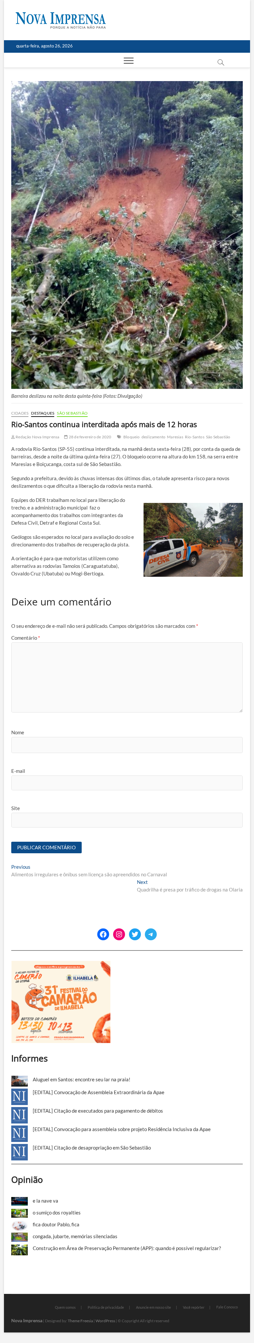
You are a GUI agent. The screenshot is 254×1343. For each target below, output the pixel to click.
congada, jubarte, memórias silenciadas (75, 1236)
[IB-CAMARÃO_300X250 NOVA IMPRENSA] (60, 964)
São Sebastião (72, 413)
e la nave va (45, 1201)
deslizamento (153, 436)
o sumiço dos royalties (57, 1212)
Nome (17, 732)
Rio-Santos (194, 436)
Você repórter (193, 1307)
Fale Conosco (227, 1307)
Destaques (42, 413)
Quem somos (65, 1307)
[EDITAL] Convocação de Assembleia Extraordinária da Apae (98, 1092)
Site (15, 808)
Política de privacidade (106, 1307)
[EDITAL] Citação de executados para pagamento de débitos (98, 1111)
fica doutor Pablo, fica (56, 1224)
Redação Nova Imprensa (37, 436)
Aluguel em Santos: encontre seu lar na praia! (81, 1079)
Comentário (25, 638)
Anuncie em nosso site (153, 1307)
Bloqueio (131, 436)
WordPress (105, 1320)
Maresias (175, 436)
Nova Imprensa (26, 1320)
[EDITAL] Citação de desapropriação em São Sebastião (92, 1148)
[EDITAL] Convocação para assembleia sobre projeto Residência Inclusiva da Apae (122, 1129)
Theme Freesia (80, 1320)
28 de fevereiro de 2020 (89, 436)
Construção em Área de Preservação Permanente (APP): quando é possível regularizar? (127, 1248)
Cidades (19, 413)
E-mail (18, 771)
